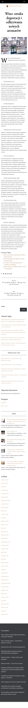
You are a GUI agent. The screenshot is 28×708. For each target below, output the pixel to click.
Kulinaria (3, 402)
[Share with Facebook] (2, 274)
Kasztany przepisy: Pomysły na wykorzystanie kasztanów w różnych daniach (15, 463)
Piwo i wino (4, 406)
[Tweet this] (4, 274)
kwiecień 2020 (5, 604)
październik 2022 (5, 500)
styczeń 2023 (4, 490)
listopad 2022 (4, 497)
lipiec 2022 (4, 511)
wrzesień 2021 (5, 545)
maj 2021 (3, 559)
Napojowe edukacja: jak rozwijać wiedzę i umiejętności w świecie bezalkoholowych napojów (12, 669)
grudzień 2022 (5, 493)
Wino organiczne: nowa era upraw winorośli (13, 682)
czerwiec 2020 (5, 597)
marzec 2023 (4, 483)
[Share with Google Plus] (6, 274)
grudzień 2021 (5, 535)
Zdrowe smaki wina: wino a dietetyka (11, 364)
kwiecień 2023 (5, 480)
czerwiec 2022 (5, 514)
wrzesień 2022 (5, 504)
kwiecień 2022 (5, 521)
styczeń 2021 (4, 573)
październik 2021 (5, 542)
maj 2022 (3, 517)
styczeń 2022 (4, 531)
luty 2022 (3, 528)
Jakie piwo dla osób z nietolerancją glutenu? (13, 647)
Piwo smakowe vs (12, 431)
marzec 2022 (4, 524)
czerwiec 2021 (5, 555)
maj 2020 (3, 600)
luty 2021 (3, 569)
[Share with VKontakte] (11, 274)
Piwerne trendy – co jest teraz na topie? (12, 663)
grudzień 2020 (5, 576)
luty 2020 (3, 611)
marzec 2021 (4, 566)
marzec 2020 (4, 607)
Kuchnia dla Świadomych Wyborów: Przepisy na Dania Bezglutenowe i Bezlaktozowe (17, 421)
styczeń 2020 (4, 614)
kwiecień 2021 (5, 562)
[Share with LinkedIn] (8, 274)
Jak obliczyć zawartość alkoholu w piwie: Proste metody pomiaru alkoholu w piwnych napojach (13, 332)
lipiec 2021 (4, 552)
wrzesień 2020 (5, 586)
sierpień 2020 (4, 590)
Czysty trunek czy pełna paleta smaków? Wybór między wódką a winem (16, 451)
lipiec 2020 (4, 593)
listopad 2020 (4, 580)
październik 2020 (5, 583)
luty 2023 (3, 486)
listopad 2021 (4, 538)
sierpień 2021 (4, 548)
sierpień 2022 (4, 507)
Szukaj (3, 306)
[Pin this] (9, 274)
